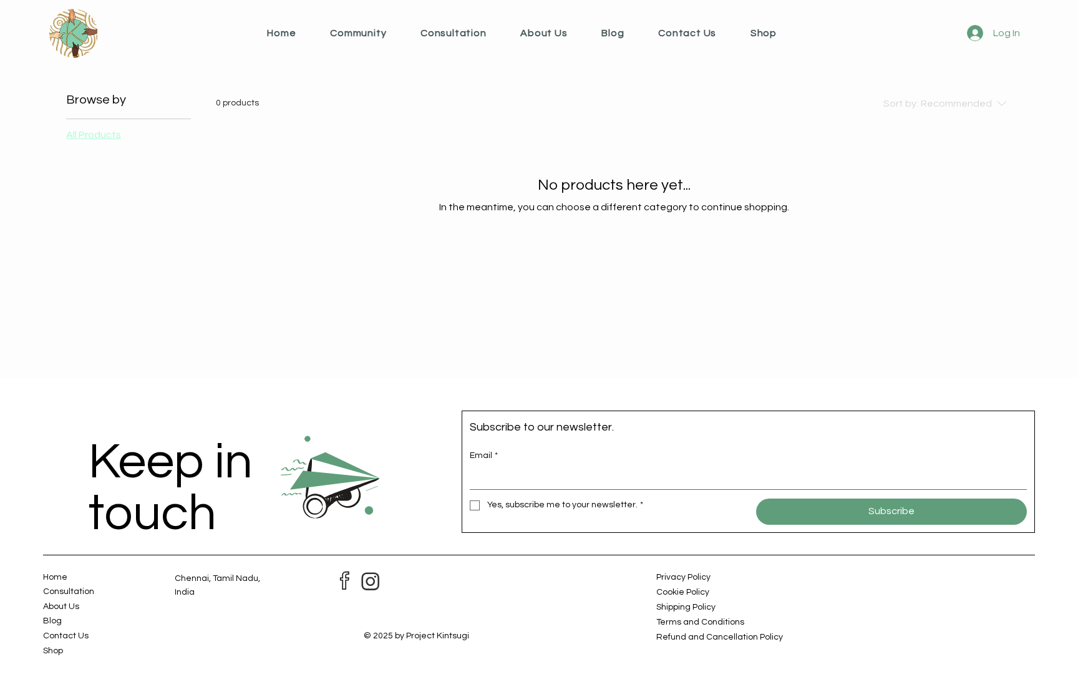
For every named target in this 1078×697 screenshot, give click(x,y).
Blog (52, 621)
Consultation (68, 591)
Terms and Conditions (700, 622)
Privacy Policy (683, 577)
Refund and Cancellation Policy (719, 637)
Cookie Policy (682, 592)
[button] (375, 33)
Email (484, 455)
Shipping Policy (686, 607)
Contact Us (66, 635)
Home (55, 577)
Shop (53, 650)
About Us (61, 606)
